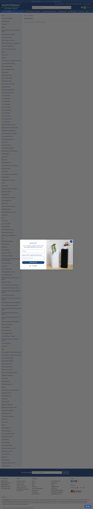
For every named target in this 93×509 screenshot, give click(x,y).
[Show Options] (43, 258)
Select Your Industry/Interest (32, 255)
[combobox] (33, 258)
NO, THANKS (33, 266)
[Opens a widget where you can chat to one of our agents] (88, 506)
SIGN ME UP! (33, 262)
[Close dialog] (71, 241)
